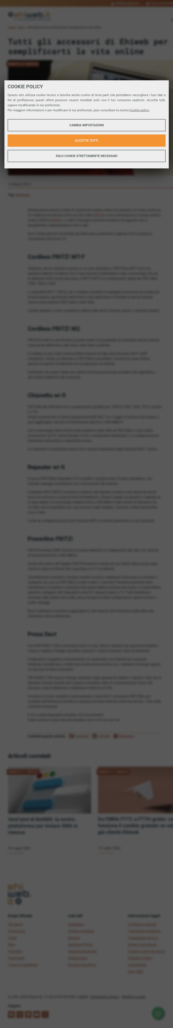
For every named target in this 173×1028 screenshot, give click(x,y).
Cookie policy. (140, 110)
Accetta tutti (86, 140)
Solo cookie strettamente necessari (86, 156)
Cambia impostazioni (86, 125)
